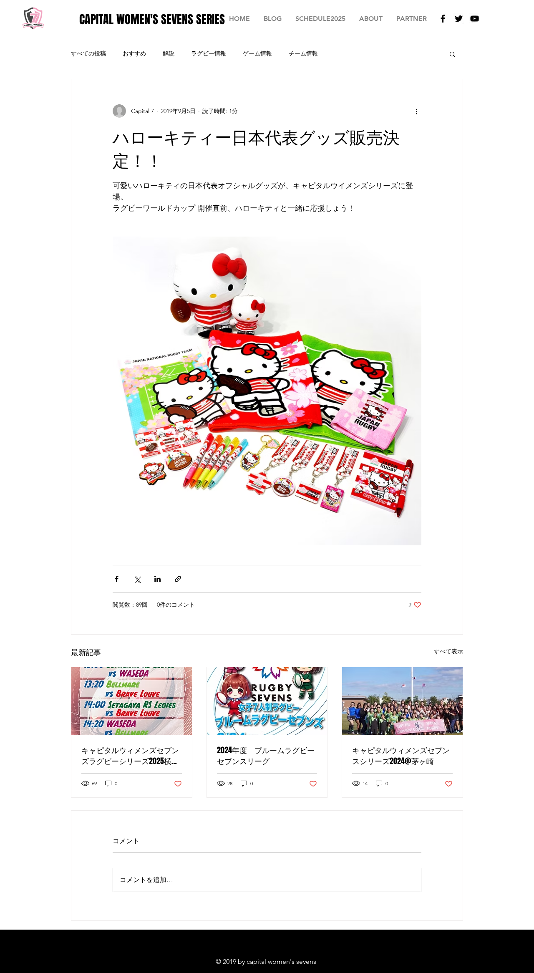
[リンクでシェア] (178, 579)
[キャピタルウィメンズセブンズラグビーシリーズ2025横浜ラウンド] (131, 701)
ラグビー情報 (208, 53)
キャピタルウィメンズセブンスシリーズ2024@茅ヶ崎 (401, 755)
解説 (168, 53)
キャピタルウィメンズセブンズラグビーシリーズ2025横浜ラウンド (130, 755)
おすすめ (134, 53)
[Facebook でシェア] (117, 579)
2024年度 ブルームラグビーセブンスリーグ (266, 755)
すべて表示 (448, 651)
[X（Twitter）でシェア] (137, 579)
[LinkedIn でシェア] (157, 579)
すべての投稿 (88, 53)
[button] (452, 53)
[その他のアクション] (416, 111)
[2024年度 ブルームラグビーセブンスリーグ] (267, 701)
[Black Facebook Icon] (443, 18)
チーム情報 (303, 53)
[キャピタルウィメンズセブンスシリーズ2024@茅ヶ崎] (402, 701)
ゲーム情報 (257, 53)
